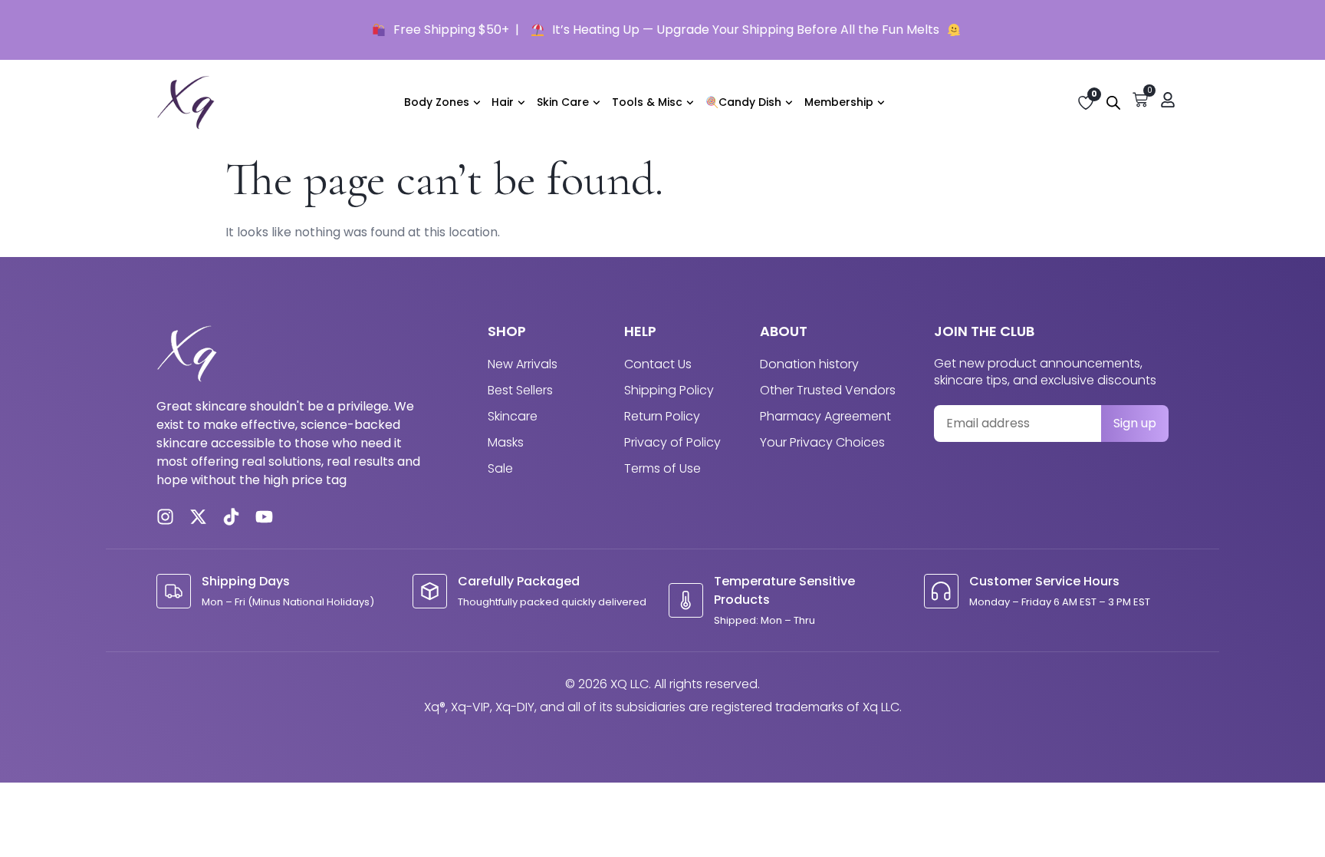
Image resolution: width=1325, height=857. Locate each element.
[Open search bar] (1113, 103)
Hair (503, 102)
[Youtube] (264, 517)
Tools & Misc (647, 102)
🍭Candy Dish (743, 102)
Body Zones (436, 102)
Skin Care (563, 102)
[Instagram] (165, 517)
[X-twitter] (198, 517)
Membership (838, 102)
